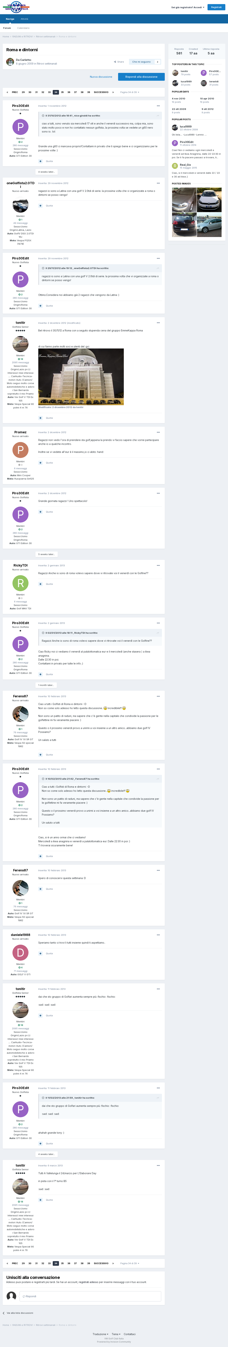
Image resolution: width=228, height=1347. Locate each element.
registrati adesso (88, 1282)
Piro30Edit (215, 71)
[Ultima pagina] (113, 92)
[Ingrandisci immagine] (105, 708)
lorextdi (214, 81)
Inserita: (52, 105)
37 (75, 92)
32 (43, 92)
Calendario (23, 27)
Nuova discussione (101, 76)
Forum (7, 27)
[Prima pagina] (7, 92)
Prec (15, 92)
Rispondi (30, 1296)
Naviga (10, 18)
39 (88, 92)
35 (62, 92)
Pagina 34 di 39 (129, 92)
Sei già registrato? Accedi (187, 7)
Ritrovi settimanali (47, 63)
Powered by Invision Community (114, 1341)
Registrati (216, 7)
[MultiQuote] (40, 161)
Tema (115, 1334)
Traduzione (100, 1334)
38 (82, 92)
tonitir (184, 71)
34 (56, 92)
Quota (49, 161)
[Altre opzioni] (158, 106)
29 (23, 92)
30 (29, 92)
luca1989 (186, 81)
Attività (24, 18)
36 (69, 92)
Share (120, 61)
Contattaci (130, 1334)
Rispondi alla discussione (141, 76)
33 (49, 92)
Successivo (101, 92)
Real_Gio (185, 164)
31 (36, 92)
